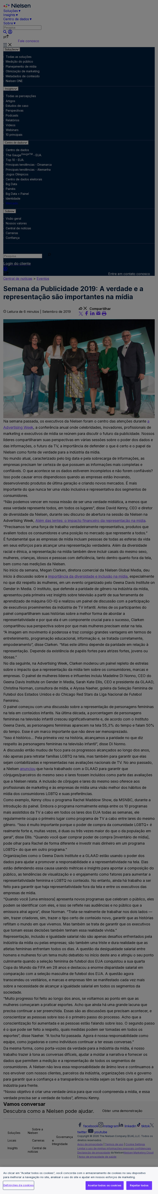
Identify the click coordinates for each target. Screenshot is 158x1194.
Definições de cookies (18, 1185)
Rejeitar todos (139, 1185)
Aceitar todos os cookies (104, 1185)
